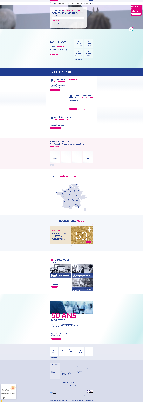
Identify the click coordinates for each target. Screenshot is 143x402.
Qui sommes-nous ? (79, 366)
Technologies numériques (71, 366)
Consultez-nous (73, 108)
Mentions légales (56, 400)
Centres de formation (80, 372)
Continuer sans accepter (3, 398)
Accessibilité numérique (80, 378)
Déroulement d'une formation (63, 374)
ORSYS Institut (53, 367)
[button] (1, 401)
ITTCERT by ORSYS (53, 366)
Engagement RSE (79, 371)
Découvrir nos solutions (54, 54)
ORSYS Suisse (52, 371)
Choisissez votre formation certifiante (55, 127)
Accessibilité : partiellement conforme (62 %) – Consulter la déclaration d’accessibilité (82, 400)
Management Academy (71, 372)
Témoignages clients (89, 369)
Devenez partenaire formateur (79, 375)
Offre (62, 366)
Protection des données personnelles (63, 400)
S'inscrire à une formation (63, 372)
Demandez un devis (81, 108)
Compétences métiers (55, 23)
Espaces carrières (79, 373)
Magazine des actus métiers (89, 368)
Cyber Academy (70, 373)
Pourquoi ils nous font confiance (56, 338)
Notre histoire (79, 367)
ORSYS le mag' (53, 372)
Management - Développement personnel (71, 368)
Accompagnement (63, 367)
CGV (69, 400)
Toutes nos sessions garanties (54, 146)
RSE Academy (70, 374)
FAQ (87, 366)
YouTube (88, 372)
